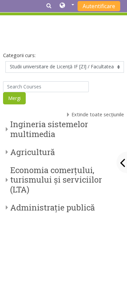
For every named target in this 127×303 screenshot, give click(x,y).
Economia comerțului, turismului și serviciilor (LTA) (56, 180)
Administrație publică (52, 207)
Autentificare (99, 6)
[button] (67, 5)
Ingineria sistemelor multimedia (49, 129)
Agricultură (32, 152)
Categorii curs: (19, 55)
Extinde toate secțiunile (97, 114)
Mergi (14, 98)
